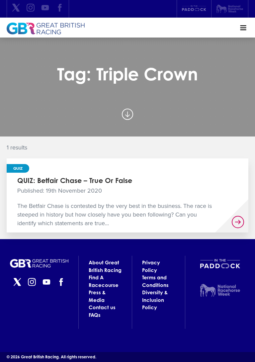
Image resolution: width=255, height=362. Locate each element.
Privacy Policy (151, 266)
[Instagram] (30, 9)
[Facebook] (59, 9)
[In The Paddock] (194, 9)
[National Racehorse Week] (229, 9)
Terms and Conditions (155, 281)
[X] (16, 9)
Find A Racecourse (104, 281)
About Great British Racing (105, 266)
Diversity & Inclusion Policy (155, 300)
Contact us (102, 307)
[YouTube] (45, 9)
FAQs (95, 315)
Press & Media (97, 296)
